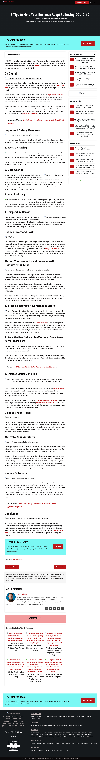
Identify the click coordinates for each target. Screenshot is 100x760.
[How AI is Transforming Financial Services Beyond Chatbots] (35, 643)
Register (79, 2)
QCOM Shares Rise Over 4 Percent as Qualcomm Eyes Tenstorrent (84, 160)
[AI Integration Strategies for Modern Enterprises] (54, 671)
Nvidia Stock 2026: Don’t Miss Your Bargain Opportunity (84, 154)
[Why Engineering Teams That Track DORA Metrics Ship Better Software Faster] (54, 645)
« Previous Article (12, 567)
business (37, 66)
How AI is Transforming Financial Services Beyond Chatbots (34, 648)
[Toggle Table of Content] (62, 54)
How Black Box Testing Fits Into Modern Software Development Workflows (85, 113)
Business (64, 18)
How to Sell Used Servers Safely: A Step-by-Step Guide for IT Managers (85, 67)
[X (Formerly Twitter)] (54, 610)
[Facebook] (50, 610)
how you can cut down (52, 249)
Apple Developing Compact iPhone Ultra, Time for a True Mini (84, 148)
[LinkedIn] (58, 610)
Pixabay (68, 758)
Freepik (76, 758)
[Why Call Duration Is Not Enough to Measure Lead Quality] (16, 669)
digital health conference (56, 95)
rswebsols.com (13, 746)
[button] (91, 2)
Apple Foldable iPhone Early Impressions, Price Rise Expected (84, 172)
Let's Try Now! (87, 43)
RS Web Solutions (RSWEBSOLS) (38, 758)
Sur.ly (16, 749)
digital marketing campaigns (47, 400)
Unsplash (64, 758)
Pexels (72, 758)
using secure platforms (29, 114)
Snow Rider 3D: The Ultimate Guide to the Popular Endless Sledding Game (84, 120)
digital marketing (58, 389)
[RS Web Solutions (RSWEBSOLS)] (12, 2)
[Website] (46, 610)
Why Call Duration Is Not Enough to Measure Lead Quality (16, 674)
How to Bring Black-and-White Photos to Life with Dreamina (84, 73)
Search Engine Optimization (45, 403)
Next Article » (60, 567)
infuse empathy (42, 323)
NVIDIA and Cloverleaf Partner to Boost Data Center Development (85, 166)
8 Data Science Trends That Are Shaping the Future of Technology (84, 106)
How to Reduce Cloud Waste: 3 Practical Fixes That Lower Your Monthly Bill (85, 134)
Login (86, 2)
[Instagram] (62, 610)
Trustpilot (13, 736)
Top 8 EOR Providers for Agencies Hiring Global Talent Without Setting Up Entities (85, 60)
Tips (21, 559)
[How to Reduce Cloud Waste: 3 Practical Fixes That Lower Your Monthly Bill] (16, 640)
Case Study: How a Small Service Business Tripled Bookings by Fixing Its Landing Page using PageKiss (85, 126)
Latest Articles (34, 21)
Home (27, 21)
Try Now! (58, 547)
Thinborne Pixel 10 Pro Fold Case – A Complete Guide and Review (84, 79)
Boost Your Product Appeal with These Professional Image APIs (85, 85)
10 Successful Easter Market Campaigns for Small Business (36, 367)
